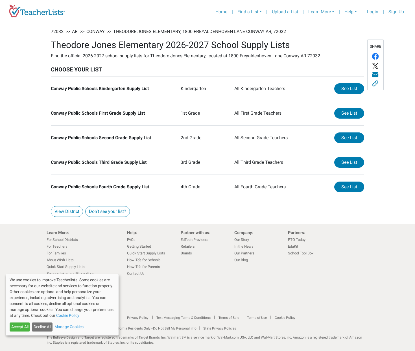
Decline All (42, 326)
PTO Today (296, 239)
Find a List (247, 11)
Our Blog (241, 260)
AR (75, 31)
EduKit (293, 246)
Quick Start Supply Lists (66, 267)
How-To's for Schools (144, 260)
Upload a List (285, 11)
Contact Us (136, 273)
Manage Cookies (69, 326)
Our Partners (244, 253)
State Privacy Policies (219, 328)
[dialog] (62, 304)
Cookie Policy (285, 318)
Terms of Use (257, 318)
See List (352, 88)
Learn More (319, 11)
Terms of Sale (229, 318)
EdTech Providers (194, 239)
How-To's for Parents (143, 267)
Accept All (20, 326)
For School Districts (62, 239)
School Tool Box (300, 253)
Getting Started (139, 246)
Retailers (188, 246)
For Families (56, 253)
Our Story (241, 239)
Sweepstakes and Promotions (71, 273)
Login (372, 11)
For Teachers (57, 246)
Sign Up (396, 11)
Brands (186, 253)
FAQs (131, 239)
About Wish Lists (60, 260)
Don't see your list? (107, 211)
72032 (57, 31)
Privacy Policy (137, 318)
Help (348, 11)
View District (66, 211)
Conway (95, 31)
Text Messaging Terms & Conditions (183, 318)
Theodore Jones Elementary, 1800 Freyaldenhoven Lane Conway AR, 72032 (199, 31)
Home (221, 11)
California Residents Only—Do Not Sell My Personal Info (154, 328)
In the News (244, 246)
